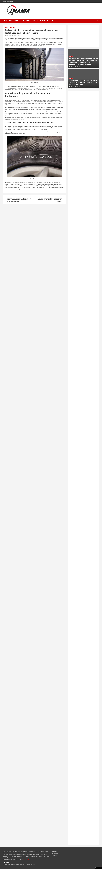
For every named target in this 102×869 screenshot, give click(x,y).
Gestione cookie (98, 867)
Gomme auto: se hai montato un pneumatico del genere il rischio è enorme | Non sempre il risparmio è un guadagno (19, 199)
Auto (15, 20)
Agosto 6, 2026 (72, 66)
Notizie (49, 20)
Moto (27, 20)
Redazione (54, 851)
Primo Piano (7, 20)
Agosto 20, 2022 (9, 35)
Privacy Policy (55, 853)
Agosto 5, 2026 (72, 86)
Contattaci (26, 859)
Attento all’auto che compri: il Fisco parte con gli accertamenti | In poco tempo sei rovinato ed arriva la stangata (49, 199)
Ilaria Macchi (16, 35)
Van (21, 20)
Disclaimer (54, 855)
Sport (34, 20)
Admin (78, 66)
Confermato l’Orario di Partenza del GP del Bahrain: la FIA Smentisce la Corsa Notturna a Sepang (83, 83)
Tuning (42, 20)
